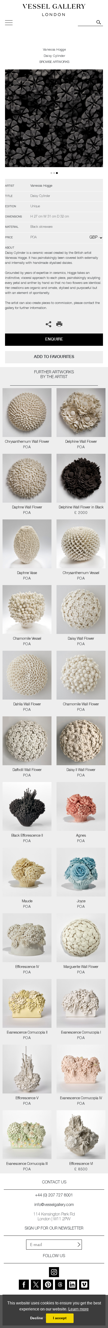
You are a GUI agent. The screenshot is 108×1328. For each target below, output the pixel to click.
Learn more (78, 1309)
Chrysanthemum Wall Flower (27, 442)
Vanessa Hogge (54, 50)
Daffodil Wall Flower (27, 770)
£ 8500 (81, 1169)
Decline (36, 1318)
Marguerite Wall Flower (81, 967)
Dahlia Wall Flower (27, 704)
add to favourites (54, 356)
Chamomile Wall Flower (81, 704)
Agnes (81, 836)
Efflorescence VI (81, 1164)
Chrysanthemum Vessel (81, 573)
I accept (60, 1318)
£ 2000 (81, 513)
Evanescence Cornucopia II (27, 1033)
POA (27, 447)
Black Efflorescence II (27, 836)
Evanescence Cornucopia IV (81, 1098)
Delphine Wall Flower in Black (81, 507)
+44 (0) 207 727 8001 (54, 1196)
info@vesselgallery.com (54, 1205)
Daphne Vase (27, 573)
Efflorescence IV (27, 967)
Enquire (54, 339)
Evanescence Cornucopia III (27, 1164)
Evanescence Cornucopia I (81, 1033)
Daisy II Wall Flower (81, 770)
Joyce (81, 901)
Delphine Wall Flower (81, 442)
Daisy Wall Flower (81, 639)
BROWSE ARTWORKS (54, 62)
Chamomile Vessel (27, 639)
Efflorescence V (27, 1098)
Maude (27, 901)
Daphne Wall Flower (27, 507)
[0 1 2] (54, 124)
